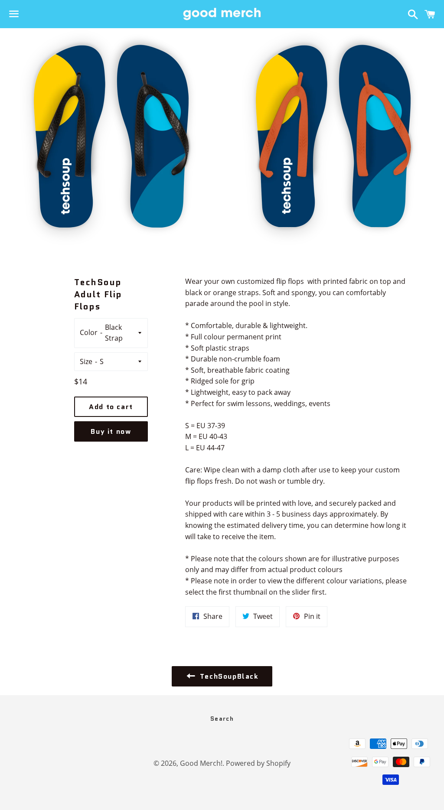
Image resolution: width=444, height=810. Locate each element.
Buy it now (111, 431)
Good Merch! (201, 763)
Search (222, 718)
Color (89, 332)
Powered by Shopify (258, 763)
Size (86, 361)
